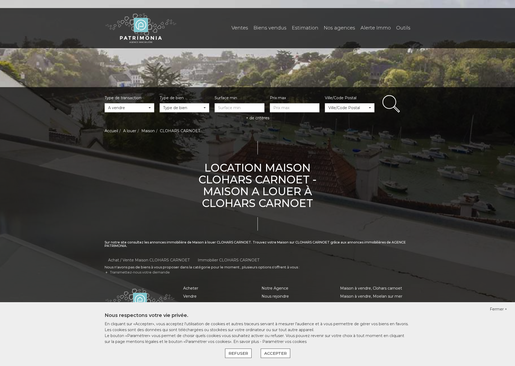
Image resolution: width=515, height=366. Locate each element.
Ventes (239, 28)
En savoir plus (246, 341)
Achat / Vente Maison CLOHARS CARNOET (149, 260)
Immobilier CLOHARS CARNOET (228, 260)
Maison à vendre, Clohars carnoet (371, 288)
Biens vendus (269, 28)
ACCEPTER (275, 353)
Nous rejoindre (275, 296)
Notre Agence (275, 288)
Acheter (190, 288)
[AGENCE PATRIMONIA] (141, 27)
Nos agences (339, 28)
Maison (148, 130)
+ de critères (257, 118)
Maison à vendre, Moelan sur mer (371, 296)
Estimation (305, 28)
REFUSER (238, 353)
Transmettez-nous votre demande (140, 272)
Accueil (111, 130)
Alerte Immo (375, 28)
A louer (129, 130)
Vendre (190, 296)
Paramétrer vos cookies (284, 341)
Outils (403, 28)
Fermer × (498, 309)
